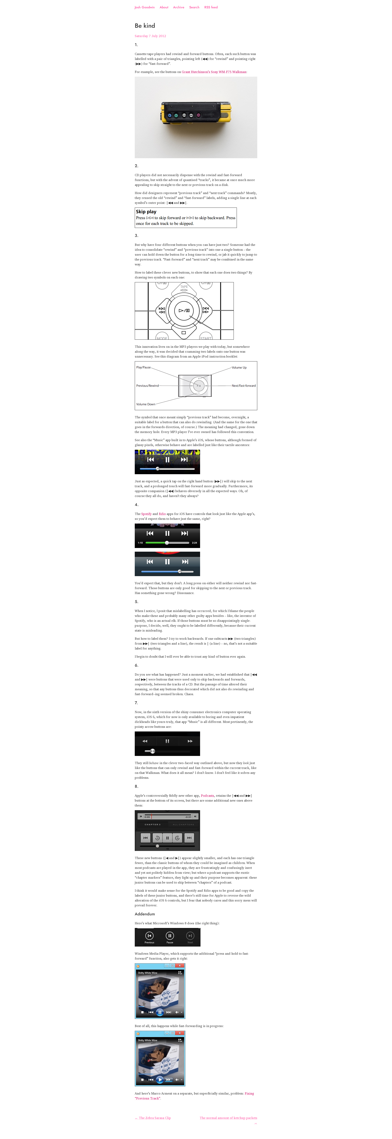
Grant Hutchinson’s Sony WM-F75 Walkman (214, 71)
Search (194, 7)
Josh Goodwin (145, 7)
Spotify (146, 513)
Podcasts (207, 794)
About (164, 7)
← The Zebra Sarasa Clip (153, 1117)
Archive (178, 7)
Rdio (162, 513)
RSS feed (211, 7)
